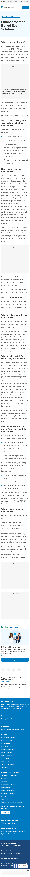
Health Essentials (13, 831)
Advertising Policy (5, 848)
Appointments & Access (8, 737)
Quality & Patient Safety (7, 784)
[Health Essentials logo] (11, 627)
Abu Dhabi (10, 1)
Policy (14, 94)
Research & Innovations (7, 790)
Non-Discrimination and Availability (9, 858)
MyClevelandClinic (6, 834)
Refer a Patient (5, 758)
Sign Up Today (6, 812)
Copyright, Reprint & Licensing (8, 850)
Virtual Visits (4, 767)
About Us (3, 778)
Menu (25, 7)
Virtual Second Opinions (7, 764)
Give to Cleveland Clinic (7, 749)
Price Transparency (6, 755)
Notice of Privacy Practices (7, 856)
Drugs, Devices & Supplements (11, 16)
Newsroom (22, 831)
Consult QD (4, 831)
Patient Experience (6, 787)
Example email (5, 656)
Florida (21, 1)
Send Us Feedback (5, 845)
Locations (4, 781)
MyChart (14, 834)
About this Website (16, 845)
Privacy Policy (16, 853)
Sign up (15, 660)
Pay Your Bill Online (6, 752)
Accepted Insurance (6, 740)
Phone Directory (5, 761)
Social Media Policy (16, 848)
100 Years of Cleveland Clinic (9, 775)
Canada (16, 1)
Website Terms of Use (6, 853)
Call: (5, 863)
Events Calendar (5, 743)
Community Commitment (8, 793)
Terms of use (5, 681)
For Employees (5, 799)
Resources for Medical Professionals (11, 802)
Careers (3, 796)
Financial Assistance (7, 746)
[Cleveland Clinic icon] (2, 627)
